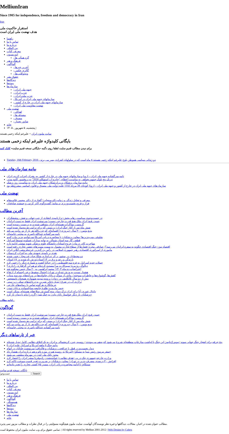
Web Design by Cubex (120, 429)
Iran (2, 21)
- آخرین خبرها (20, 67)
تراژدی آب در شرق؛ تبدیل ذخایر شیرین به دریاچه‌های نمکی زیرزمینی (44, 281)
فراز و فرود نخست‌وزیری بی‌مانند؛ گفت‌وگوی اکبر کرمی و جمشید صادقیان (48, 203)
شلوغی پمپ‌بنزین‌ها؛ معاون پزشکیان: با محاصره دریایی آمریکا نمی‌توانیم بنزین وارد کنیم (55, 237)
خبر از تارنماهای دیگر (17, 335)
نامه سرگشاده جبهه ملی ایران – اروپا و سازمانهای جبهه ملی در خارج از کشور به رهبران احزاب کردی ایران (65, 176)
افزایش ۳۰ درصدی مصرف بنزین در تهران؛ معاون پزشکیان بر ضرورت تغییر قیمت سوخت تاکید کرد (61, 361)
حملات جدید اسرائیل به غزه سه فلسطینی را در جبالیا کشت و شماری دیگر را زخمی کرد (55, 262)
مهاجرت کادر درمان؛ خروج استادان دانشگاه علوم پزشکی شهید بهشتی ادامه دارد (51, 243)
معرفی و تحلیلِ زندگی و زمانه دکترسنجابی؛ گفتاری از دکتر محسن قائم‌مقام (49, 200)
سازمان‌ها (12, 86)
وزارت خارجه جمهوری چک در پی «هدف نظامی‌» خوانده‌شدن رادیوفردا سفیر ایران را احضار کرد (59, 358)
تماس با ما (12, 41)
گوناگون (11, 64)
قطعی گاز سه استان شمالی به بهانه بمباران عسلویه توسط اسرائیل (43, 240)
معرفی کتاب (14, 51)
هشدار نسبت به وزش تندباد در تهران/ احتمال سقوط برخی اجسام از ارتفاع (47, 272)
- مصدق (17, 118)
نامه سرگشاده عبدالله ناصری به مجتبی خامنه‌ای (33, 234)
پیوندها (10, 83)
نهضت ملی (13, 108)
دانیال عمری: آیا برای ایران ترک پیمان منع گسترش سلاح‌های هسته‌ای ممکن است (51, 291)
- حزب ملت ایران (23, 96)
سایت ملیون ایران (41, 133)
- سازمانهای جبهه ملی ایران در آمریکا (33, 99)
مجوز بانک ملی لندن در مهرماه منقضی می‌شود (32, 354)
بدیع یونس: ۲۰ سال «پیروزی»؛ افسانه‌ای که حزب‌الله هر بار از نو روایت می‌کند (49, 230)
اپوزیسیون (12, 54)
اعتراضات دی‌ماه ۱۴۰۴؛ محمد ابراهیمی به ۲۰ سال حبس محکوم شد (44, 269)
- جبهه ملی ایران (22, 89)
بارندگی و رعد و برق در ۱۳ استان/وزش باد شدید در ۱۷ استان (40, 259)
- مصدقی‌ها (19, 115)
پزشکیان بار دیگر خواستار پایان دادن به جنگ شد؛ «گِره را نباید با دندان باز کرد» (49, 294)
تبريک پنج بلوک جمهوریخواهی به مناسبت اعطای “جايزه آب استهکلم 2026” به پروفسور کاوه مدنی (60, 179)
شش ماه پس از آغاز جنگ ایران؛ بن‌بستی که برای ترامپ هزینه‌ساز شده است (48, 227)
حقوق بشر (12, 76)
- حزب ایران (20, 92)
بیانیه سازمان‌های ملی (18, 169)
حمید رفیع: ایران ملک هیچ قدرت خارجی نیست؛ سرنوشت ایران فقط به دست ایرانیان (53, 221)
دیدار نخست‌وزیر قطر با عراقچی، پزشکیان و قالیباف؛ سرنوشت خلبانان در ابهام (50, 348)
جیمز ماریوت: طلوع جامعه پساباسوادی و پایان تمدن (35, 288)
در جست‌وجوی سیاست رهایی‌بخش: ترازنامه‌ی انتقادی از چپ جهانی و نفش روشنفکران (54, 218)
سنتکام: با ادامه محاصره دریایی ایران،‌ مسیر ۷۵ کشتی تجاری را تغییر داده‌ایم (48, 364)
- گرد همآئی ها (21, 57)
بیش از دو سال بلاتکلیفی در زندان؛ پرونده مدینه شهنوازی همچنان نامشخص (48, 278)
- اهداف (17, 111)
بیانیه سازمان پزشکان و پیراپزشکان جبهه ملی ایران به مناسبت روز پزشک (47, 182)
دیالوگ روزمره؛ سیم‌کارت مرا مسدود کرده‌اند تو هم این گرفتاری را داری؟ (47, 265)
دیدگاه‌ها (11, 80)
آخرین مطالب (11, 211)
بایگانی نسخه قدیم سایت (13, 370)
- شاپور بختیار (20, 121)
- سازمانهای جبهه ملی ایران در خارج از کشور (38, 102)
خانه (9, 124)
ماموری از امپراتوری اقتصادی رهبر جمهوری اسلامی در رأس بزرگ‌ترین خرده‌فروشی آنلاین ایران (59, 249)
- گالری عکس (21, 70)
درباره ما (11, 44)
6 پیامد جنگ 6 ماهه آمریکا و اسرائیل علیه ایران (32, 345)
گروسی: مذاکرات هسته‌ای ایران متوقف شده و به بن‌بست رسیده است (45, 224)
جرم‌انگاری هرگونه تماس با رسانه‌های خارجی (31, 285)
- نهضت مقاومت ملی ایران (28, 105)
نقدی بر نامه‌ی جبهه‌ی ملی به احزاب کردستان (32, 253)
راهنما (10, 38)
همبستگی (12, 402)
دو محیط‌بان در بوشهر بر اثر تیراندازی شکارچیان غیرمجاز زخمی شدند (45, 256)
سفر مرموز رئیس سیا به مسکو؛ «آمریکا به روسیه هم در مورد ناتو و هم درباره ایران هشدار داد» (59, 351)
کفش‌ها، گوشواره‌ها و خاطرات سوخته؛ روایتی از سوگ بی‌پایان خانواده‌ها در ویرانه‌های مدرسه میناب (61, 275)
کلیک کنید (5, 148)
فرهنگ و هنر (13, 60)
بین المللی (12, 48)
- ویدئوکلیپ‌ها (20, 73)
